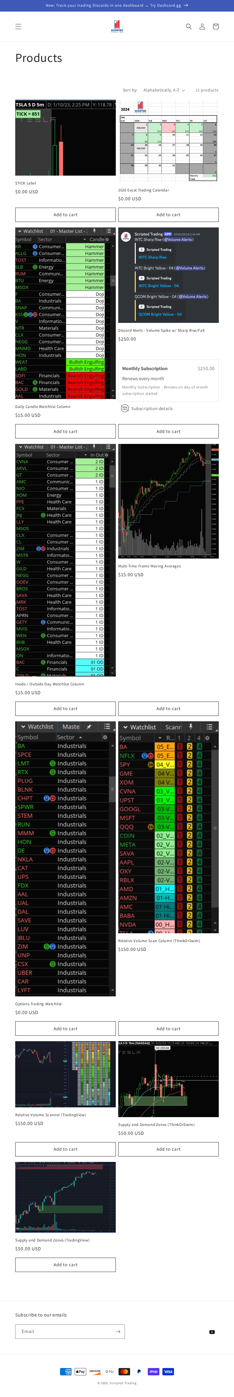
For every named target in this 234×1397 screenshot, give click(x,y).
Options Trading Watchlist (38, 1004)
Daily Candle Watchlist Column (42, 406)
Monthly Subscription (145, 368)
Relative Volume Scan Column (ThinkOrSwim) (159, 940)
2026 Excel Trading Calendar (143, 190)
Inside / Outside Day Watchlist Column (49, 684)
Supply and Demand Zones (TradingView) (52, 1240)
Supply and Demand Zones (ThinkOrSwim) (156, 1124)
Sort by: (130, 90)
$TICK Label (25, 183)
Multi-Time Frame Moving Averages (149, 566)
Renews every (136, 378)
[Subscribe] (118, 1331)
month (157, 378)
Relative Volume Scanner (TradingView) (50, 1115)
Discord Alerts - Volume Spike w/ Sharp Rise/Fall (161, 330)
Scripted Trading (123, 1383)
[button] (18, 26)
